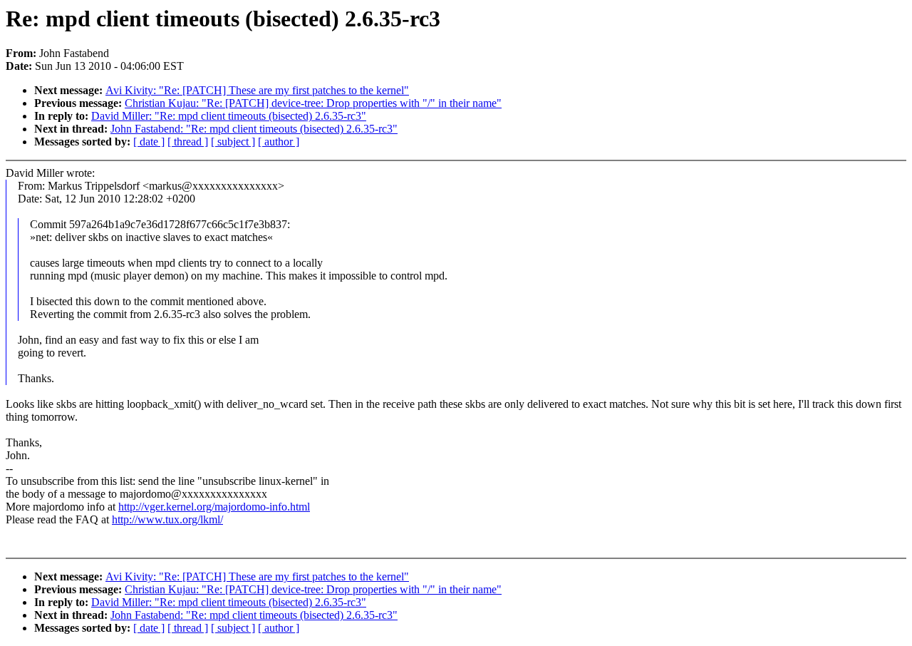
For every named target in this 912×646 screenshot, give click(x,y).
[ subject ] (233, 141)
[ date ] (149, 141)
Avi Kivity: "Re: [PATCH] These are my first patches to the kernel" (257, 90)
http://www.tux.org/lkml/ (167, 519)
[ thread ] (187, 141)
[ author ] (278, 141)
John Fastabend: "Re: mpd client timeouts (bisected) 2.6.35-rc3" (254, 129)
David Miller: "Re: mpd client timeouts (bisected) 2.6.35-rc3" (228, 116)
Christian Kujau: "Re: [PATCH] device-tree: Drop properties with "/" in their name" (313, 103)
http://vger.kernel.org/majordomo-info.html (214, 507)
